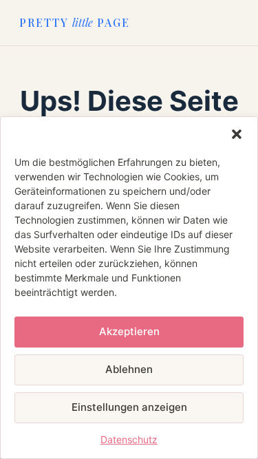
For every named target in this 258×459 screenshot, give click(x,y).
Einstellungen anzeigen (129, 407)
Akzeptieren (129, 331)
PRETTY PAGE (74, 22)
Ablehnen (129, 369)
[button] (237, 134)
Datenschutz (129, 439)
